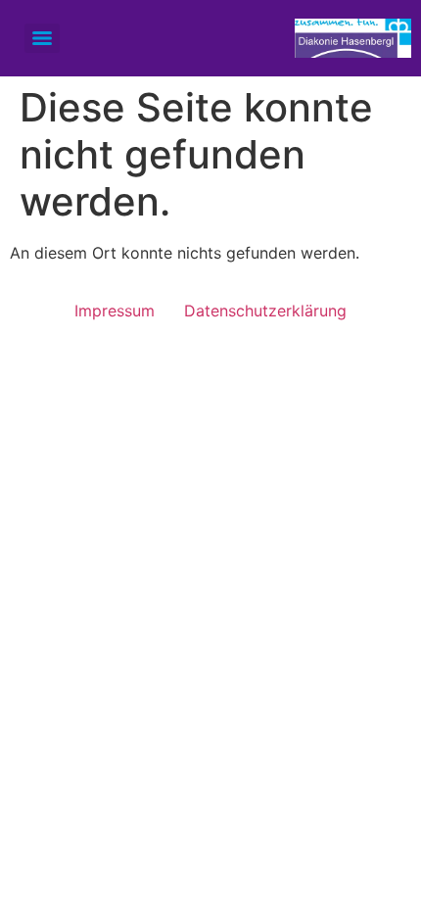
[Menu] (42, 38)
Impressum (114, 310)
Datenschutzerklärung (265, 310)
